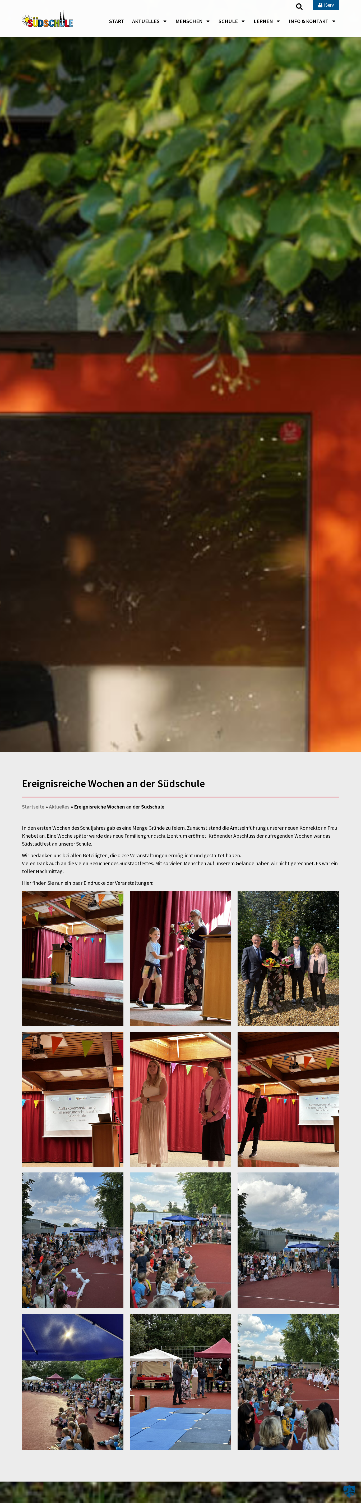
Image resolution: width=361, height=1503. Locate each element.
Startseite (33, 806)
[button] (299, 6)
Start (116, 21)
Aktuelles (146, 21)
